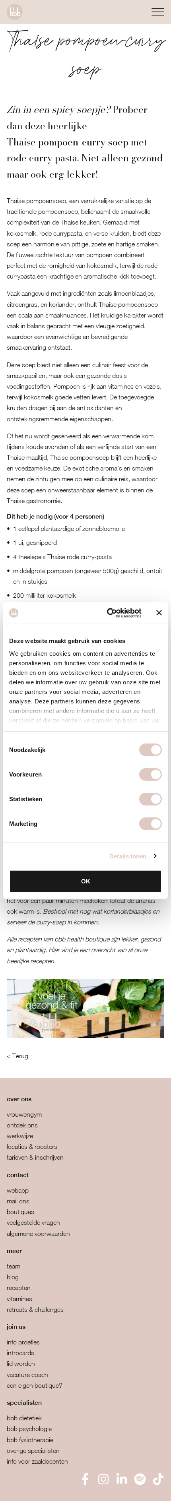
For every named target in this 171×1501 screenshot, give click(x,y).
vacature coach (27, 1374)
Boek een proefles (47, 1489)
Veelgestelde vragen (33, 1222)
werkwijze (20, 1135)
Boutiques (20, 1211)
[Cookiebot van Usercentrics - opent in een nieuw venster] (108, 613)
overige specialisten (33, 1450)
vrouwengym (24, 1114)
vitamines (19, 1298)
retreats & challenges (35, 1309)
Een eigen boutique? (34, 1385)
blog (13, 1276)
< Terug (17, 1055)
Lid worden (21, 1363)
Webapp (18, 1190)
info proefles (23, 1342)
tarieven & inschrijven (35, 1157)
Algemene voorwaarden (38, 1233)
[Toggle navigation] (158, 11)
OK (85, 881)
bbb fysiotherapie (30, 1439)
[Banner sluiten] (159, 613)
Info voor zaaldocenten (37, 1461)
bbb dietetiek (24, 1418)
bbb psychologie (29, 1428)
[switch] (150, 774)
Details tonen (127, 855)
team (13, 1266)
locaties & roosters (32, 1146)
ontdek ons (22, 1125)
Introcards (20, 1352)
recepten (19, 1287)
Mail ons (18, 1201)
